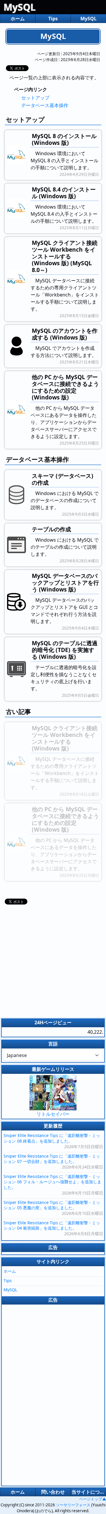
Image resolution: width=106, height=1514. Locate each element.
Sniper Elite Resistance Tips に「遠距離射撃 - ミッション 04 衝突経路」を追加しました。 (52, 1225)
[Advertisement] (53, 959)
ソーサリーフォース (73, 1505)
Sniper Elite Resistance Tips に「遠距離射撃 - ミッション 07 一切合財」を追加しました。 (52, 1158)
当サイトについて (88, 1492)
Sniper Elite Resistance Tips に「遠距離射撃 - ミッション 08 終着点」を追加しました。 (52, 1138)
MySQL (20, 7)
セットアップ (35, 97)
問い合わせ (53, 1492)
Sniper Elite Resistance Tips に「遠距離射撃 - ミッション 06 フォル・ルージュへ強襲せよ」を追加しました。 (52, 1182)
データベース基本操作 (44, 105)
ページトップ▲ (92, 1499)
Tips (53, 18)
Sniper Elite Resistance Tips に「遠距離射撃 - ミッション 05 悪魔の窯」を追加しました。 (52, 1205)
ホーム (18, 18)
